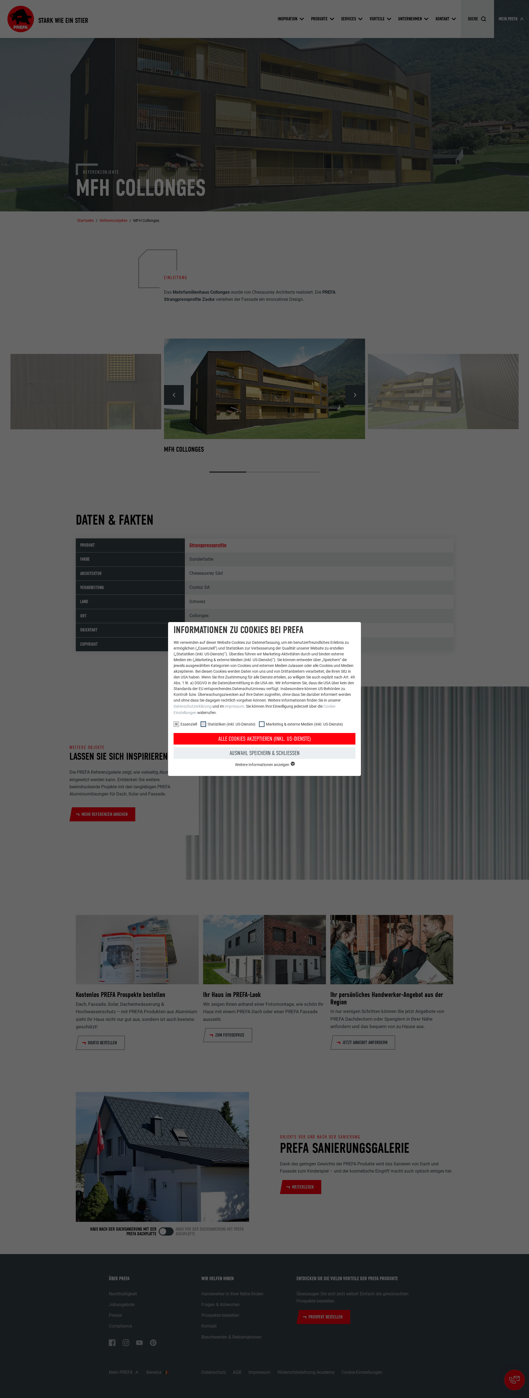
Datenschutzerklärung (193, 706)
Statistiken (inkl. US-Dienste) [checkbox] (231, 724)
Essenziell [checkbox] (188, 724)
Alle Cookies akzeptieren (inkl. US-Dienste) (264, 738)
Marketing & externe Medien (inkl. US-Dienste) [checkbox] (304, 724)
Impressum (234, 706)
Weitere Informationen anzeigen (262, 764)
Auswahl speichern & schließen (264, 753)
